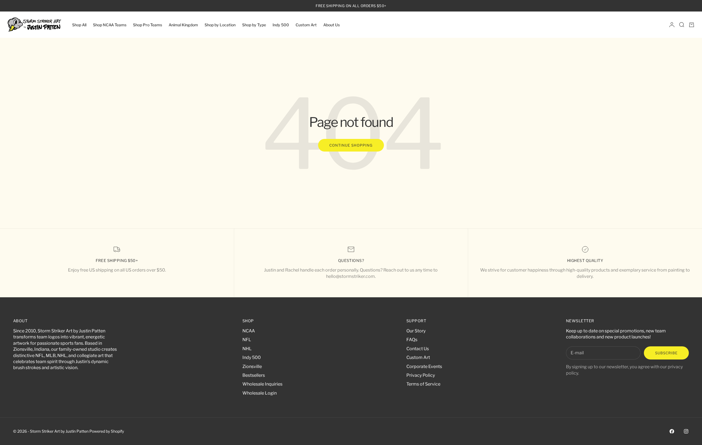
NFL (246, 339)
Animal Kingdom (183, 24)
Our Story (416, 330)
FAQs (411, 339)
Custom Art (306, 24)
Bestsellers (253, 375)
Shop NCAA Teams (109, 24)
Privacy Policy (420, 375)
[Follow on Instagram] (686, 431)
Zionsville (252, 366)
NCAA (248, 330)
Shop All (79, 24)
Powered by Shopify (106, 431)
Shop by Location (220, 24)
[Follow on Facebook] (672, 431)
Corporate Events (424, 366)
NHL (247, 348)
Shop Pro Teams (147, 24)
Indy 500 (281, 24)
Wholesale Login (259, 393)
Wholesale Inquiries (262, 384)
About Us (331, 24)
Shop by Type (254, 24)
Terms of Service (423, 384)
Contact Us (417, 348)
